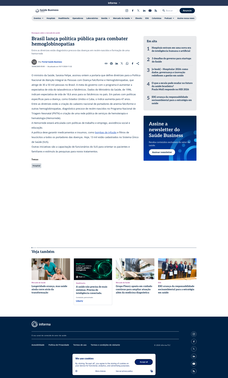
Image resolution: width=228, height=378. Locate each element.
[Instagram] (126, 10)
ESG (147, 18)
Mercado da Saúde (121, 18)
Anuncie (187, 10)
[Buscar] (163, 10)
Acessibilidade (38, 345)
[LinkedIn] (144, 10)
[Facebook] (132, 10)
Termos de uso (80, 345)
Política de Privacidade (59, 345)
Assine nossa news (185, 18)
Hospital (36, 165)
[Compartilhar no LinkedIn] (116, 63)
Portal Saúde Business (52, 62)
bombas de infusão (106, 132)
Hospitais (51, 18)
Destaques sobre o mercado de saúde (46, 33)
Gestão (104, 18)
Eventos (37, 18)
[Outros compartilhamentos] (137, 63)
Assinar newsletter (162, 152)
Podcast (168, 18)
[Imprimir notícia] (111, 63)
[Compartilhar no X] (122, 63)
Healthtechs (63, 18)
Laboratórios (92, 18)
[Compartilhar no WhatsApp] (127, 63)
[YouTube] (150, 10)
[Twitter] (138, 10)
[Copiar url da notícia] (106, 63)
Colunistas (156, 18)
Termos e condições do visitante (105, 345)
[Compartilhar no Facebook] (132, 63)
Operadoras (77, 18)
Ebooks (138, 18)
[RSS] (155, 10)
